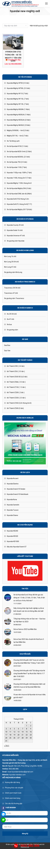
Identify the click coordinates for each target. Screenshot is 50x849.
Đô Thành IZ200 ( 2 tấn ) (15, 392)
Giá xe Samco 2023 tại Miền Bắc (25, 629)
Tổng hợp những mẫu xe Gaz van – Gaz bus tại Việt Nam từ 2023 (29, 620)
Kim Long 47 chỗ (10, 267)
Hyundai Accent (12, 478)
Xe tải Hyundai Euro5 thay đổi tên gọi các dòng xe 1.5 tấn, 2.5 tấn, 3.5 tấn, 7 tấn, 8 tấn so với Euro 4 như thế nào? (29, 597)
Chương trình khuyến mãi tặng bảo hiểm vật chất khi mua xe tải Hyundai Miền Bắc (29, 685)
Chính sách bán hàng (12, 798)
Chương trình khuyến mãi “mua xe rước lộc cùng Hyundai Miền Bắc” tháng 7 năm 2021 (29, 661)
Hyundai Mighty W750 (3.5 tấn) (18, 83)
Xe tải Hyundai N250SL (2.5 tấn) (18, 157)
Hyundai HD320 (12, 536)
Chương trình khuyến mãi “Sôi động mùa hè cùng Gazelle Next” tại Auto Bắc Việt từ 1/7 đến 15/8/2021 (29, 673)
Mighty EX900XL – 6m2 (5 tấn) (18, 130)
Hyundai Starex (12, 515)
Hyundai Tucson (12, 510)
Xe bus (9, 324)
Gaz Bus (7, 345)
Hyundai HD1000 (13, 541)
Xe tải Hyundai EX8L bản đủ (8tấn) (19, 194)
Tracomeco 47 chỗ (11, 293)
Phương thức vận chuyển (14, 788)
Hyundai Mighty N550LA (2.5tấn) (18, 120)
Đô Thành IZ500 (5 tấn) (15, 408)
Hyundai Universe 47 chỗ (16, 236)
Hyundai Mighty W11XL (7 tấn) (18, 104)
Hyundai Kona (12, 499)
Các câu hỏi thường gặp (13, 803)
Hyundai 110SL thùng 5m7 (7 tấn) (19, 178)
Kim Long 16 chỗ (10, 256)
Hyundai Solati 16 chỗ (15, 230)
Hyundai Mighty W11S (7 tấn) (17, 93)
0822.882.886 (30, 845)
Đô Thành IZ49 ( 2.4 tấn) (15, 366)
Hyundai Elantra (12, 484)
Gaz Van (7, 350)
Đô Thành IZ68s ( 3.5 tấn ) (16, 382)
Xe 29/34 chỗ (12, 314)
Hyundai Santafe (13, 505)
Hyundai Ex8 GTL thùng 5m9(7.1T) (19, 204)
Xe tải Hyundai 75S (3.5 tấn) (17, 162)
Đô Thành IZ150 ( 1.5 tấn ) (16, 387)
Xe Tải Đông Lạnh (13, 141)
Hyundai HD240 (12, 531)
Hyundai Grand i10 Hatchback (17, 494)
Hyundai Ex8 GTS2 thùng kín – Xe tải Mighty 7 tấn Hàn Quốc (13, 56)
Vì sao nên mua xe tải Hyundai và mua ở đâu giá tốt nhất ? (29, 696)
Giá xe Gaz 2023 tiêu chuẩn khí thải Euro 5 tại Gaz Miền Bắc (28, 640)
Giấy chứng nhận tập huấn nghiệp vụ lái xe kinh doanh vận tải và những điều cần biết (28, 609)
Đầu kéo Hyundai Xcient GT (17, 547)
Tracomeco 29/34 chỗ (12, 288)
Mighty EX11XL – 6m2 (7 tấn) (17, 136)
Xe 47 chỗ (10, 319)
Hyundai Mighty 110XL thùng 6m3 (19, 183)
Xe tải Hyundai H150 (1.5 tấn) (17, 146)
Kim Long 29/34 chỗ (11, 262)
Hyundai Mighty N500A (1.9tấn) (18, 109)
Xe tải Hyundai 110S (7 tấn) (17, 167)
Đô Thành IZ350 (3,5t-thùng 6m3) (19, 403)
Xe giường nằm (12, 330)
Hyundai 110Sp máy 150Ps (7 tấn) (19, 173)
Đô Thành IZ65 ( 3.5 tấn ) (16, 371)
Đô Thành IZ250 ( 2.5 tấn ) (16, 398)
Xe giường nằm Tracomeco (14, 298)
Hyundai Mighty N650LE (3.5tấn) (18, 125)
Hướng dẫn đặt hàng (12, 782)
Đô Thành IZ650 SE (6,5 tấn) (17, 377)
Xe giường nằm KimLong (13, 272)
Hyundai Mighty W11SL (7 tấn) (18, 99)
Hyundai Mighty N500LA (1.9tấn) (18, 115)
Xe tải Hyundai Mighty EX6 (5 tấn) (19, 188)
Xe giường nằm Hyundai (15, 241)
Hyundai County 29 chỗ (15, 225)
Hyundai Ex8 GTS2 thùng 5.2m (18, 199)
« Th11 (6, 746)
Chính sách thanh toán (13, 793)
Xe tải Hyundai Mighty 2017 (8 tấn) (19, 209)
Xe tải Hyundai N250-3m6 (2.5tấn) (19, 151)
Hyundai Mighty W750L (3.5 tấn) (18, 88)
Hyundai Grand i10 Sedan (16, 489)
